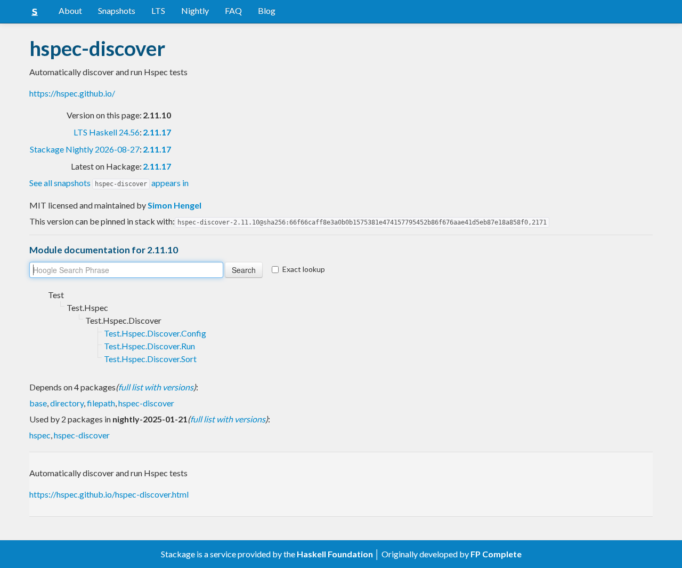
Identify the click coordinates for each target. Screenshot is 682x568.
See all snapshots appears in (109, 183)
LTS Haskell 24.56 (107, 132)
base (38, 403)
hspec (40, 435)
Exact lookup (303, 269)
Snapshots (116, 10)
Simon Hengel (174, 205)
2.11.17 (157, 132)
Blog (266, 10)
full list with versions (155, 387)
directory (67, 403)
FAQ (233, 10)
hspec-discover (146, 403)
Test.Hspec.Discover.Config (155, 333)
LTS (158, 10)
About (70, 10)
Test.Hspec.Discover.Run (149, 346)
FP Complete (496, 554)
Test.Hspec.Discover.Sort (150, 359)
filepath (101, 403)
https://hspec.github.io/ (72, 93)
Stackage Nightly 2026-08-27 (85, 149)
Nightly (195, 10)
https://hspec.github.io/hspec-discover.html (109, 494)
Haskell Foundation (335, 554)
